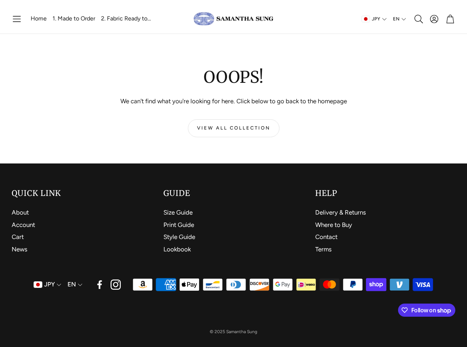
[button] (17, 19)
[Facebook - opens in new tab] (99, 284)
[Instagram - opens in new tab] (116, 284)
